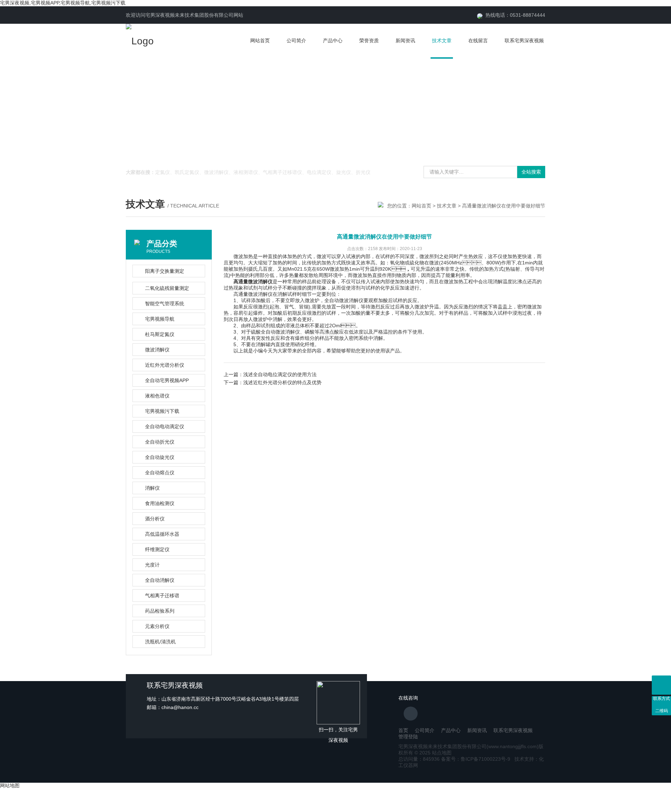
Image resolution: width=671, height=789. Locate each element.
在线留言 (478, 40)
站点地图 (442, 752)
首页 (403, 730)
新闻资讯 (405, 40)
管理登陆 (408, 736)
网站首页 (260, 40)
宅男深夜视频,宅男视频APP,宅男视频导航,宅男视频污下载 (62, 3)
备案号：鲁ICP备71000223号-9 (475, 759)
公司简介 (296, 40)
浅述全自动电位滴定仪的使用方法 (280, 374)
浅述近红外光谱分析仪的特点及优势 (282, 382)
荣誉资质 (369, 40)
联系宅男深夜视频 (524, 40)
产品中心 (332, 40)
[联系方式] (661, 685)
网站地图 (10, 785)
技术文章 (442, 40)
